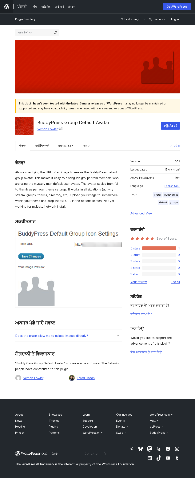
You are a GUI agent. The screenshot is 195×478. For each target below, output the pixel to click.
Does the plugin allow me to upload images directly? (51, 336)
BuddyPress (159, 432)
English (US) (172, 185)
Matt (154, 420)
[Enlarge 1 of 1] (117, 233)
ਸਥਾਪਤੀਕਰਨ (66, 145)
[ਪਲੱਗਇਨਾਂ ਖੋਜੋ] (55, 32)
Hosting (20, 426)
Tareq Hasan (86, 378)
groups (174, 202)
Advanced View (141, 213)
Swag (121, 432)
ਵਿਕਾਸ (86, 145)
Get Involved (124, 414)
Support (88, 420)
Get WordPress (177, 6)
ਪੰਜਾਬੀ (55, 453)
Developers (90, 426)
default (163, 202)
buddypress (171, 194)
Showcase (55, 414)
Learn (86, 414)
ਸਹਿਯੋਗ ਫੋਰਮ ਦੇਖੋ (141, 314)
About (19, 414)
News (18, 420)
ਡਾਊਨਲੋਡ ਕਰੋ (170, 125)
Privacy (20, 432)
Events (120, 420)
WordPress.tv (93, 432)
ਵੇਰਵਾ (22, 145)
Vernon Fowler (47, 129)
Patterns (54, 432)
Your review (138, 282)
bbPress (157, 426)
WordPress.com (161, 414)
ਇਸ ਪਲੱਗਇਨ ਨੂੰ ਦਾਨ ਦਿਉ (146, 352)
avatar (157, 194)
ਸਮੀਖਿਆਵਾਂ (42, 145)
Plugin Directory (25, 19)
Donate (122, 426)
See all (175, 282)
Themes (54, 420)
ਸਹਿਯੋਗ (175, 145)
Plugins (53, 426)
